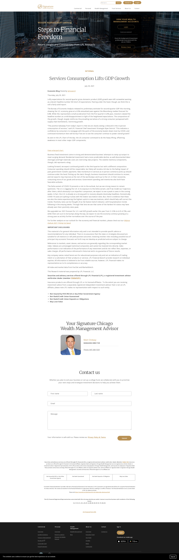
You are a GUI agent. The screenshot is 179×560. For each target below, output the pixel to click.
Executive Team (90, 535)
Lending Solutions (43, 535)
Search (118, 2)
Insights (88, 540)
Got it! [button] (173, 556)
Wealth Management (76, 532)
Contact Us (104, 532)
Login (137, 3)
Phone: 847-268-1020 (92, 350)
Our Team (88, 537)
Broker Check (126, 47)
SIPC (127, 462)
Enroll (127, 3)
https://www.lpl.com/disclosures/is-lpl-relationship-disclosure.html (92, 492)
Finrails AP (41, 540)
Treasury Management (44, 537)
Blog (71, 535)
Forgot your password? (126, 32)
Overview (40, 532)
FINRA (124, 462)
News (87, 543)
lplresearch (72, 91)
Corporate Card (42, 543)
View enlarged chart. (56, 150)
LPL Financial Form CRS (89, 512)
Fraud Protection (42, 546)
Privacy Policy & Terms (97, 437)
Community (89, 546)
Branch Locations (59, 535)
